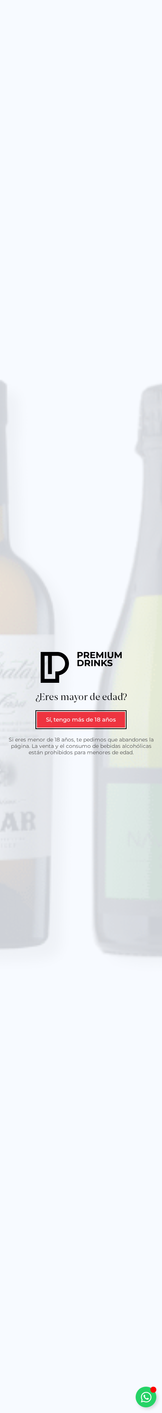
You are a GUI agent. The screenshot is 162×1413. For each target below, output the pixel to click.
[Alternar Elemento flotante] (146, 1397)
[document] (81, 706)
